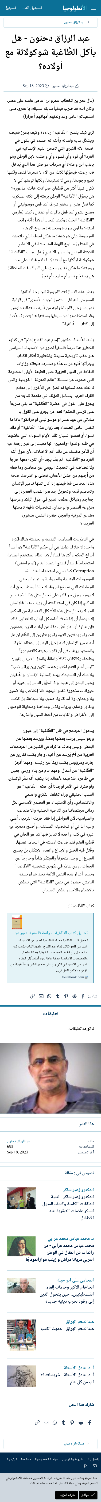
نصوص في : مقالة (79, 1173)
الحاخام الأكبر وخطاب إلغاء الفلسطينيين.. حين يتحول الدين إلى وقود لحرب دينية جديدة (66, 1295)
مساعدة (26, 1459)
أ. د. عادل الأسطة (79, 1368)
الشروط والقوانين (73, 1459)
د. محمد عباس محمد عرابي (71, 1239)
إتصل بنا (93, 1459)
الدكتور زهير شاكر (78, 1190)
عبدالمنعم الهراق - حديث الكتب (67, 1329)
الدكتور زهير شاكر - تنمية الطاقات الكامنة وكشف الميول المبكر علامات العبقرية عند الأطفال (68, 1207)
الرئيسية (12, 1459)
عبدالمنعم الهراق (80, 1322)
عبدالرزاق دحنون (63, 86)
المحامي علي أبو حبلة (75, 1281)
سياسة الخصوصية (46, 1459)
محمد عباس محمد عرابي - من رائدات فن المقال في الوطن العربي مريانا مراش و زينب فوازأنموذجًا (60, 1253)
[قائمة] (93, 8)
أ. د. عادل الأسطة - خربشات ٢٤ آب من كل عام (67, 1378)
